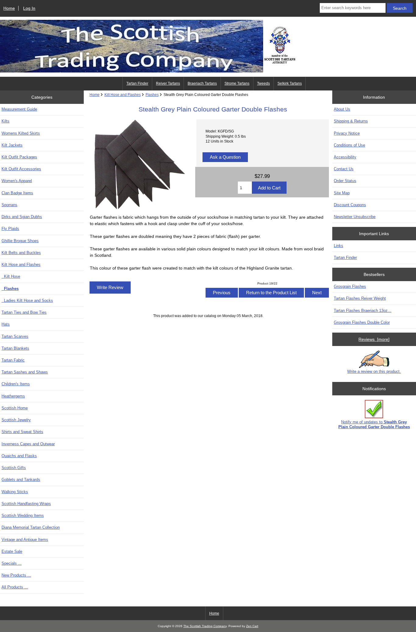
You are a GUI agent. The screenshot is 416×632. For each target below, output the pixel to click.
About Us (342, 109)
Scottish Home (15, 408)
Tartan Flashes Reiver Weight (360, 298)
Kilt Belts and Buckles (21, 252)
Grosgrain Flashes (350, 286)
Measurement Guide (19, 109)
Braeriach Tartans (202, 83)
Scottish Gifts (14, 467)
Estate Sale (12, 551)
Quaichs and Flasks (19, 456)
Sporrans (9, 205)
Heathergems (13, 396)
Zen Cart (252, 626)
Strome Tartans (236, 83)
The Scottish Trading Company (205, 626)
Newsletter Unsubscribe (354, 216)
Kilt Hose (11, 276)
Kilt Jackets (12, 145)
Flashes (152, 95)
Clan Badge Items (17, 193)
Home (9, 8)
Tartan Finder (137, 83)
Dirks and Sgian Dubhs (22, 216)
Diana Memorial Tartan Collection (31, 527)
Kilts (5, 121)
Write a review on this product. (374, 371)
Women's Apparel (17, 180)
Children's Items (16, 384)
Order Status (345, 180)
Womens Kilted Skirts (21, 133)
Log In (29, 8)
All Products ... (15, 587)
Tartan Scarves (15, 336)
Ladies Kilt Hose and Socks (27, 300)
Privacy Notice (347, 133)
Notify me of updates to (374, 424)
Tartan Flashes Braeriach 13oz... (362, 310)
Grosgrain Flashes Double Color (362, 322)
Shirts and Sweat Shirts (22, 431)
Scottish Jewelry (16, 420)
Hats (6, 324)
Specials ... (12, 563)
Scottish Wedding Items (23, 515)
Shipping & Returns (351, 121)
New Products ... (16, 575)
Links (338, 245)
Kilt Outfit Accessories (21, 169)
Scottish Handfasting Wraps (26, 503)
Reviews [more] (374, 339)
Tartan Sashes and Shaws (25, 372)
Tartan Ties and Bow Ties (24, 312)
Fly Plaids (10, 228)
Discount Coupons (350, 205)
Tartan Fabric (13, 360)
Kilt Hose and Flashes (122, 95)
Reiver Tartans (168, 83)
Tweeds (263, 83)
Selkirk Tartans (289, 83)
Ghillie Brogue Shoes (20, 240)
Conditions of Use (349, 145)
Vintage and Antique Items (25, 539)
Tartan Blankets (15, 348)
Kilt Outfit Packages (19, 157)
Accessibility (345, 157)
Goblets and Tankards (21, 479)
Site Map (342, 193)
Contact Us (344, 169)
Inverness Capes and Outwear (28, 444)
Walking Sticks (15, 491)
